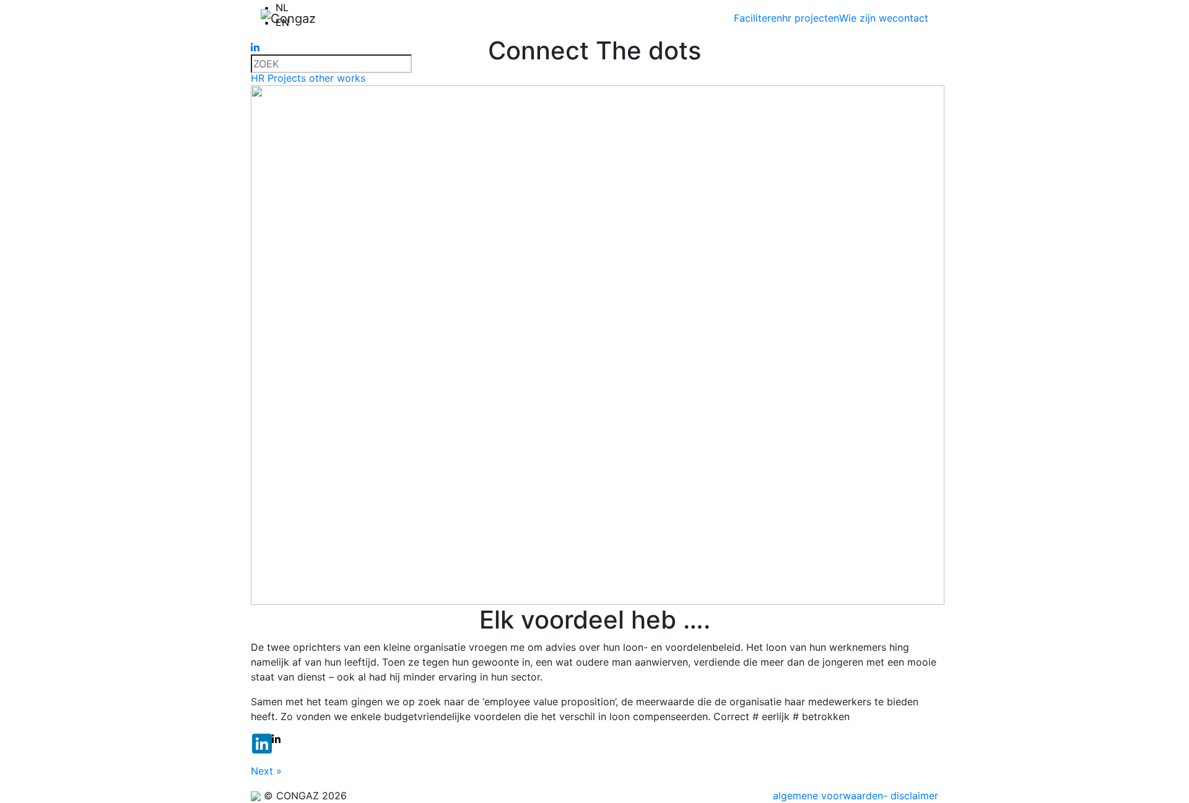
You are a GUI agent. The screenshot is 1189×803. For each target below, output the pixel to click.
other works (337, 78)
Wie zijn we (865, 18)
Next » (266, 771)
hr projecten (810, 18)
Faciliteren (758, 18)
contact (910, 18)
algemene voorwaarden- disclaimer (855, 795)
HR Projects (280, 78)
